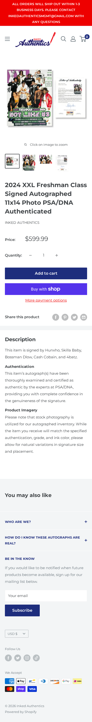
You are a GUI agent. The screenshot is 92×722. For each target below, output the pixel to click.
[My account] (73, 39)
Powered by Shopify (21, 712)
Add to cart (46, 273)
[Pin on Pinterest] (65, 317)
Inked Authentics (22, 222)
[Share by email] (83, 317)
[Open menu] (7, 39)
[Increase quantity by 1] (57, 255)
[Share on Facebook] (55, 317)
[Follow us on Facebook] (8, 657)
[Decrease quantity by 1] (30, 255)
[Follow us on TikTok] (36, 657)
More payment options (46, 300)
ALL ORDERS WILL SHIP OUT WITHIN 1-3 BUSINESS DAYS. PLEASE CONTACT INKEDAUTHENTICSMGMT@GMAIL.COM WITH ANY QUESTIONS (46, 13)
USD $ (12, 634)
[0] (83, 39)
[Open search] (63, 39)
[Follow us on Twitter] (17, 657)
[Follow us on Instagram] (27, 657)
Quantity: (13, 255)
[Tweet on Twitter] (74, 317)
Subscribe (22, 610)
